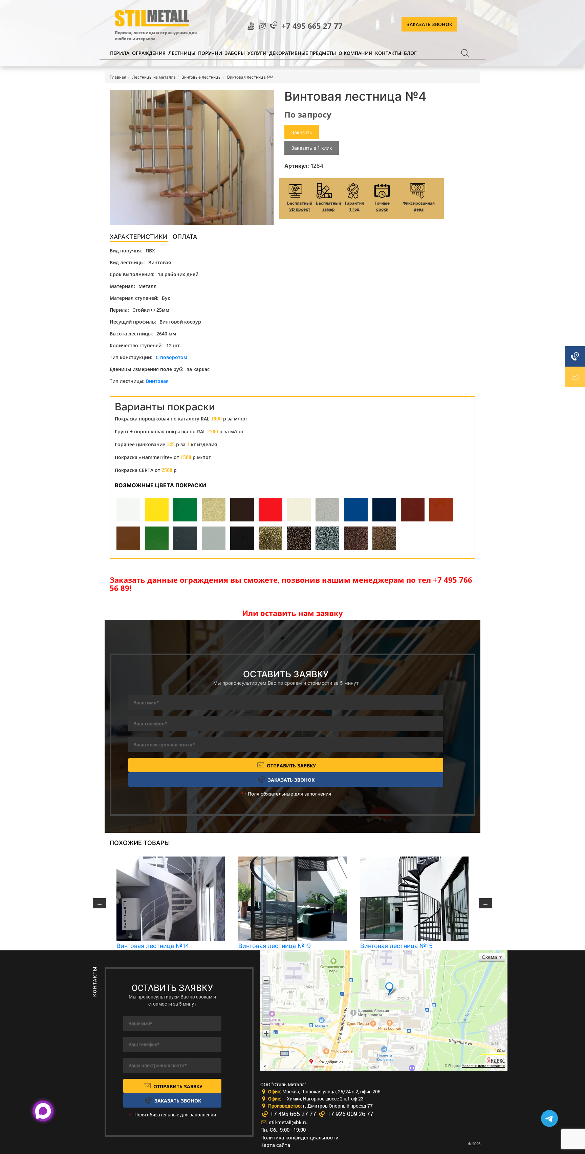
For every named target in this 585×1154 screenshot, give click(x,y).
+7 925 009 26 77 (349, 1114)
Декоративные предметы (302, 53)
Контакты (388, 53)
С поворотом (171, 357)
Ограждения (149, 53)
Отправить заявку (290, 765)
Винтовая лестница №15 (396, 945)
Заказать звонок (429, 24)
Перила (119, 53)
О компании (355, 53)
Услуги (256, 53)
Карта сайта (275, 1144)
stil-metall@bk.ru (287, 1122)
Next (485, 903)
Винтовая (157, 381)
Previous (99, 903)
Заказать (301, 132)
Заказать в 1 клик (311, 148)
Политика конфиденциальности (299, 1137)
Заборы (235, 53)
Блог (410, 53)
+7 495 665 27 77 (312, 26)
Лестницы (181, 53)
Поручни (210, 53)
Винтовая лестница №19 (274, 945)
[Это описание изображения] (192, 157)
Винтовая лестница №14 (152, 945)
